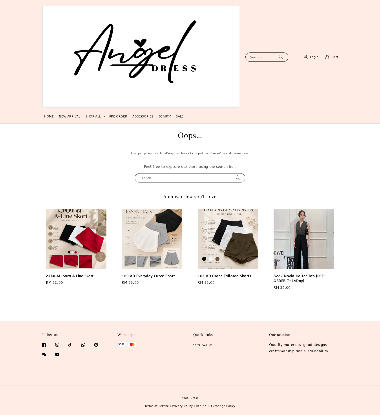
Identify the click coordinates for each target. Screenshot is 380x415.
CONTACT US (203, 345)
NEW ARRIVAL (69, 116)
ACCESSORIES (142, 116)
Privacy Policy (182, 406)
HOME (49, 116)
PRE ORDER (118, 116)
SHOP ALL (93, 116)
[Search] (281, 57)
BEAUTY (165, 116)
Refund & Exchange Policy (215, 406)
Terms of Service (157, 406)
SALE (179, 116)
